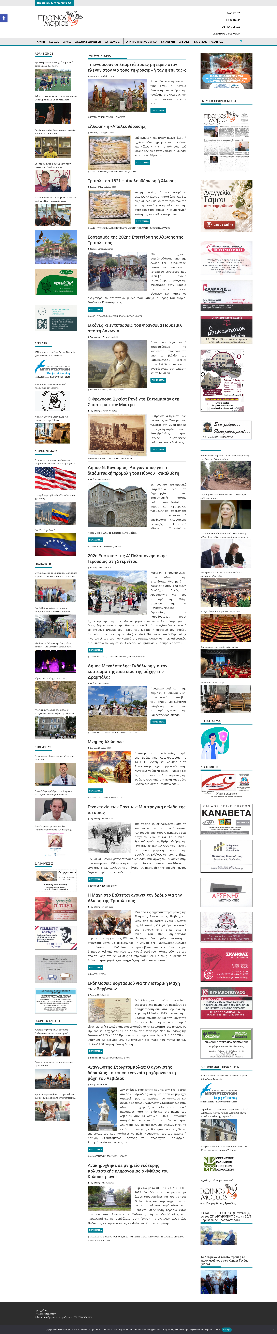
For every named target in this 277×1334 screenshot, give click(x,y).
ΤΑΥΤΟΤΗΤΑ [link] (233, 12)
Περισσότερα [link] (158, 110)
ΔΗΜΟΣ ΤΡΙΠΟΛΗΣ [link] (98, 1156)
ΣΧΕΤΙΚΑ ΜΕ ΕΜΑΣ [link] (230, 26)
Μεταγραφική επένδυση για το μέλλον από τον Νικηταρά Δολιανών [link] (55, 199)
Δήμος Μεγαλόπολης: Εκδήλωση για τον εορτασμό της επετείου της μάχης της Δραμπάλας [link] (127, 671)
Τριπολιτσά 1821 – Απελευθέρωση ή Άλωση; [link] (132, 180)
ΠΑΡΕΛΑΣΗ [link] (131, 316)
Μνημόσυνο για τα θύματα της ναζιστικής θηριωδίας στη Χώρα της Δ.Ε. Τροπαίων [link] (56, 574)
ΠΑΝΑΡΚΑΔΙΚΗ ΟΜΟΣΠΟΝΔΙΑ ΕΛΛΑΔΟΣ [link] (153, 228)
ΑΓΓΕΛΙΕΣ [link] (184, 42)
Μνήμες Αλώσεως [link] (106, 741)
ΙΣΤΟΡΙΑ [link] (93, 117)
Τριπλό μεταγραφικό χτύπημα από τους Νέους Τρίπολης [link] (54, 64)
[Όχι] (273, 1329)
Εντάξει (226, 1329)
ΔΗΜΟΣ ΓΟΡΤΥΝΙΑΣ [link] (98, 657)
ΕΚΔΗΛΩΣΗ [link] (113, 316)
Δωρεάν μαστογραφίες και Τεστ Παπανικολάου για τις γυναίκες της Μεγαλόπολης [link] (53, 828)
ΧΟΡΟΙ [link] (139, 316)
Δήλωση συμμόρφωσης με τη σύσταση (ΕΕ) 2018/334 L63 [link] (63, 1317)
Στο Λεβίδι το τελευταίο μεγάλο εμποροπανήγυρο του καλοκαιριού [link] (52, 609)
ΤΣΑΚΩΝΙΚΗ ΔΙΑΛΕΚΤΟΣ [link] (115, 117)
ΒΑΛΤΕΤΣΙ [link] (94, 974)
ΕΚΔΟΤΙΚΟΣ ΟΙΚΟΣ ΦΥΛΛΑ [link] (226, 33)
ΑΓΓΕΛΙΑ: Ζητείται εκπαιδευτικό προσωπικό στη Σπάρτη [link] (50, 386)
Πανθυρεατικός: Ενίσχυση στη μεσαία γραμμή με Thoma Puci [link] (55, 131)
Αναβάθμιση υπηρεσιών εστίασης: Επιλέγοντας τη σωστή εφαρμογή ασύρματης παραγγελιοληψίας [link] (52, 1031)
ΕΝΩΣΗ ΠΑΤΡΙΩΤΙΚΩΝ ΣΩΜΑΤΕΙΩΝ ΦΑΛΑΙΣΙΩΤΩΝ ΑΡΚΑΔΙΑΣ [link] (148, 1237)
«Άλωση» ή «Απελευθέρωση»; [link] (117, 126)
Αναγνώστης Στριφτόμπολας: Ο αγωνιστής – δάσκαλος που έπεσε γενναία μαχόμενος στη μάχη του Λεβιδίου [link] (132, 1073)
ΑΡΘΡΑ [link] (67, 42)
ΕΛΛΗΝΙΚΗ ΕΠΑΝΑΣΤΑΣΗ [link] (118, 171)
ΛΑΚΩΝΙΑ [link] (120, 390)
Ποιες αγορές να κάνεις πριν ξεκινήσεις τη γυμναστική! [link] (55, 1064)
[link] (4, 18)
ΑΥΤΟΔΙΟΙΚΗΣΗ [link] (113, 42)
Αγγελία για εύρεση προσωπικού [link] (217, 1180)
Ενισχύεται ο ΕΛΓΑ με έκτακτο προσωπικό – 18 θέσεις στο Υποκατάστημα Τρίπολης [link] (224, 1148)
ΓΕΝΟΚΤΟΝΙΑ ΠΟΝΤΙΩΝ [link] (100, 886)
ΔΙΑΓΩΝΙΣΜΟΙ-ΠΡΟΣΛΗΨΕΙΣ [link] (208, 42)
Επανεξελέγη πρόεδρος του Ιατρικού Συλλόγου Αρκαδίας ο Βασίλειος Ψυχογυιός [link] (53, 793)
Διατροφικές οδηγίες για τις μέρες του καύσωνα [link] (54, 758)
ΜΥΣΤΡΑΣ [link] (120, 458)
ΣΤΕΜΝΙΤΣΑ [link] (140, 657)
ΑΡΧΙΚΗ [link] (41, 42)
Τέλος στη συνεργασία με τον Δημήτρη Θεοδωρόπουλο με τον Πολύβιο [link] (56, 98)
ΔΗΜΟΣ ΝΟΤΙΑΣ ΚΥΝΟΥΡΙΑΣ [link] (101, 546)
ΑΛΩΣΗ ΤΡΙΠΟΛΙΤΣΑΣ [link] (98, 171)
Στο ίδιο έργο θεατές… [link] (46, 530)
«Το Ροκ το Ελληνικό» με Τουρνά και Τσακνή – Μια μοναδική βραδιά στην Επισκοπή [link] (53, 645)
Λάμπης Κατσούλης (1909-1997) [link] (51, 678)
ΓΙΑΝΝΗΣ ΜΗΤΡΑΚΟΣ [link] (98, 390)
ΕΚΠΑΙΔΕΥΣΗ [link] (168, 42)
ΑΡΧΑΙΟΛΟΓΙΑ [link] (95, 1237)
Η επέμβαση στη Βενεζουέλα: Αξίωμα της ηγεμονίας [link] (55, 497)
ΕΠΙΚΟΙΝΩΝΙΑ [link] (233, 19)
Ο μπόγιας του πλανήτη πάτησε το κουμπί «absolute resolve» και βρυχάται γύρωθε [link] (55, 462)
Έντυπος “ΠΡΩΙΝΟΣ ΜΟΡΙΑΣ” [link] (141, 42)
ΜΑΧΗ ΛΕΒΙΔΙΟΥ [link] (120, 1156)
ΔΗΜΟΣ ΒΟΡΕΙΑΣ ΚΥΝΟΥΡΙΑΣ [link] (111, 1058)
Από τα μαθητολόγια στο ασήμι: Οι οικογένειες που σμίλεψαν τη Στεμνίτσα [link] (55, 711)
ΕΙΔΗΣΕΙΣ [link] (54, 42)
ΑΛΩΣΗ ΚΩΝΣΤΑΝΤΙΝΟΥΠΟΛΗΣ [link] (103, 797)
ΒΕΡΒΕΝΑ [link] (94, 1058)
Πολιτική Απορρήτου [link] (45, 1313)
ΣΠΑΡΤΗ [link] (101, 117)
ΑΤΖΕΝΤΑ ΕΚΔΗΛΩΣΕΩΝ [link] (88, 42)
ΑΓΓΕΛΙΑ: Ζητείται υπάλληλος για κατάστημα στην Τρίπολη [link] (51, 418)
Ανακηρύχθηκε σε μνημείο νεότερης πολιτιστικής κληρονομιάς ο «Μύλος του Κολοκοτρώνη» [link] (128, 1171)
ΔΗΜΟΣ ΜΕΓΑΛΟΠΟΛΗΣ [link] (100, 732)
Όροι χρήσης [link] (41, 1310)
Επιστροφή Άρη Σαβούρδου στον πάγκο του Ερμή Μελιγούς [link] (53, 165)
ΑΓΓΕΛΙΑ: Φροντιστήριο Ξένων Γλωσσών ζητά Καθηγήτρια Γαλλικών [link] (55, 354)
